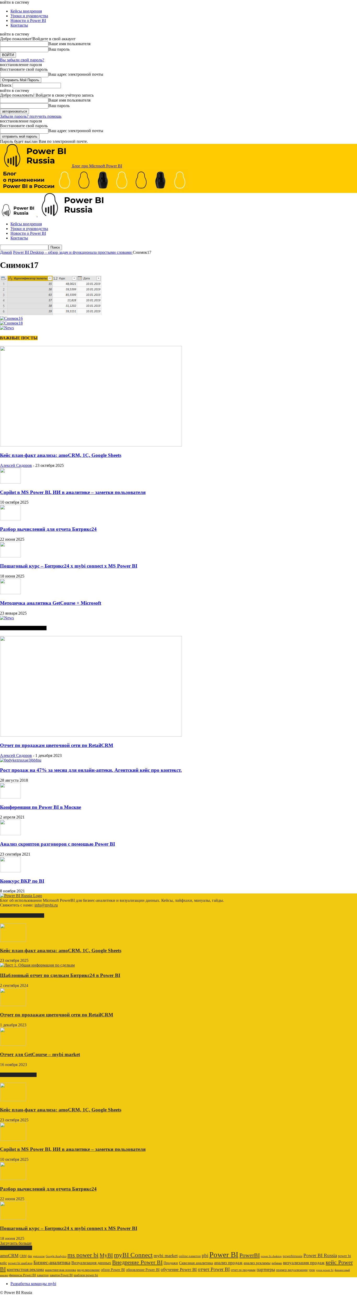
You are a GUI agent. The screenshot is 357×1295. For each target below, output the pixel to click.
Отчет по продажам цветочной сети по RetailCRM (56, 745)
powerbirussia (292, 1256)
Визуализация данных (91, 1262)
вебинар (277, 1263)
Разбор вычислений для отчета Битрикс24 (48, 529)
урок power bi (324, 1270)
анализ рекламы (257, 1263)
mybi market (166, 1255)
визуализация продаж (304, 1262)
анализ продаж (228, 1262)
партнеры (266, 1269)
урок (312, 1270)
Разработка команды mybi (33, 1283)
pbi (205, 1255)
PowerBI (249, 1255)
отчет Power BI (214, 1269)
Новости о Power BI (28, 20)
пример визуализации (292, 1270)
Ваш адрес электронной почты (75, 74)
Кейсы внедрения (26, 11)
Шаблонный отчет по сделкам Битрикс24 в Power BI (60, 975)
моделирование (88, 1270)
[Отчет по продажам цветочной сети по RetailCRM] (91, 735)
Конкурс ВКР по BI (22, 881)
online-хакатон (190, 1256)
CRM (23, 1256)
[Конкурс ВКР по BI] (10, 871)
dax (30, 1256)
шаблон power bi (86, 1275)
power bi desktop (271, 1256)
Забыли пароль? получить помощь (30, 116)
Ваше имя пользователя (69, 44)
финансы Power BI (22, 1275)
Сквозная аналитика (196, 1263)
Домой (6, 252)
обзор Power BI (113, 1270)
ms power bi (83, 1255)
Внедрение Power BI (137, 1262)
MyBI (106, 1255)
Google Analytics (56, 1256)
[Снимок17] (50, 313)
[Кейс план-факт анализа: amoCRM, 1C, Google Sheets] (91, 445)
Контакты (19, 25)
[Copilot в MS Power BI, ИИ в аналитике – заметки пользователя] (10, 482)
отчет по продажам (243, 1270)
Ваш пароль (59, 49)
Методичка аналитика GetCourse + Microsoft (50, 603)
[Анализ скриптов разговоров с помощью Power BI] (10, 834)
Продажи (171, 1263)
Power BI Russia (320, 1255)
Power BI (223, 1254)
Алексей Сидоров (16, 465)
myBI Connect (133, 1255)
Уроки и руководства (29, 16)
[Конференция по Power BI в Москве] (10, 797)
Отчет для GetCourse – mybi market (40, 1054)
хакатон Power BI (61, 1275)
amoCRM (9, 1255)
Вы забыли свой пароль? (22, 60)
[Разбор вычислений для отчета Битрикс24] (10, 519)
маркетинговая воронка (60, 1270)
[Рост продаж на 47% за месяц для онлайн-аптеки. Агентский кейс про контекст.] (20, 760)
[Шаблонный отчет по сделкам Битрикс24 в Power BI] (37, 965)
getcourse (39, 1256)
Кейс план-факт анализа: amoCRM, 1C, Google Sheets (60, 455)
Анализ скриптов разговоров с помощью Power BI (57, 844)
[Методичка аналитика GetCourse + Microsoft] (10, 593)
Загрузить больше (16, 1243)
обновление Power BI (143, 1270)
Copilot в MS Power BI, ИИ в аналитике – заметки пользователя (73, 492)
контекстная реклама (25, 1269)
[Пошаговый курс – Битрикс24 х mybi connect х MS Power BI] (10, 556)
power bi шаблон (20, 1263)
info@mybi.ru (46, 905)
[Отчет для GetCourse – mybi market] (13, 1044)
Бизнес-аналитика (51, 1262)
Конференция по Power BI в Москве (40, 807)
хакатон (43, 1275)
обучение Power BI (179, 1269)
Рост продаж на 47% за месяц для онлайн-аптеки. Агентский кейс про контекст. (91, 770)
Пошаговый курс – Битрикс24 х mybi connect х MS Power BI (68, 566)
